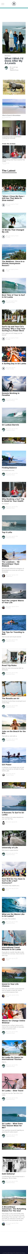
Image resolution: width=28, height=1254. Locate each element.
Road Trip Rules (9, 665)
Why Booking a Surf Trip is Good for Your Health (13, 500)
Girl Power (7, 765)
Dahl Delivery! (8, 1174)
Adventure (8, 55)
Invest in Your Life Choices (10, 985)
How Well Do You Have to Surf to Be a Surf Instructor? (13, 881)
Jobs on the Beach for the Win (14, 732)
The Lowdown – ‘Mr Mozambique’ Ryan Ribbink (11, 564)
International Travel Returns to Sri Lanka (11, 948)
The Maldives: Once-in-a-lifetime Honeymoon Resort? (13, 263)
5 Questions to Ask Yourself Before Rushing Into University (11, 137)
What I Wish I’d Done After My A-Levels (14, 61)
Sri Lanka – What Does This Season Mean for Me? (12, 1126)
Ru (16, 822)
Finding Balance (9, 468)
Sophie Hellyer (10, 775)
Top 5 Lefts (7, 532)
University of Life (10, 848)
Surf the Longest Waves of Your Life (13, 602)
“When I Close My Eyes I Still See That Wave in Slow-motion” (13, 198)
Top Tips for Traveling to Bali (13, 633)
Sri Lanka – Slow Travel (12, 1091)
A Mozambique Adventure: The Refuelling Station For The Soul (14, 1209)
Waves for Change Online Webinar (13, 1022)
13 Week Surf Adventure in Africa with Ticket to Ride (14, 91)
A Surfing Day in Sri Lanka (14, 364)
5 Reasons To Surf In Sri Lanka (13, 814)
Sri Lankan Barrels (10, 425)
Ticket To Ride (10, 369)
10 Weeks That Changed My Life (13, 231)
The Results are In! (10, 698)
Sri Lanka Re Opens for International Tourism (12, 1058)
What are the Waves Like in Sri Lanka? (13, 915)
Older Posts (14, 1234)
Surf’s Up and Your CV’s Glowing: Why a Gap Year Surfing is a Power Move (13, 329)
